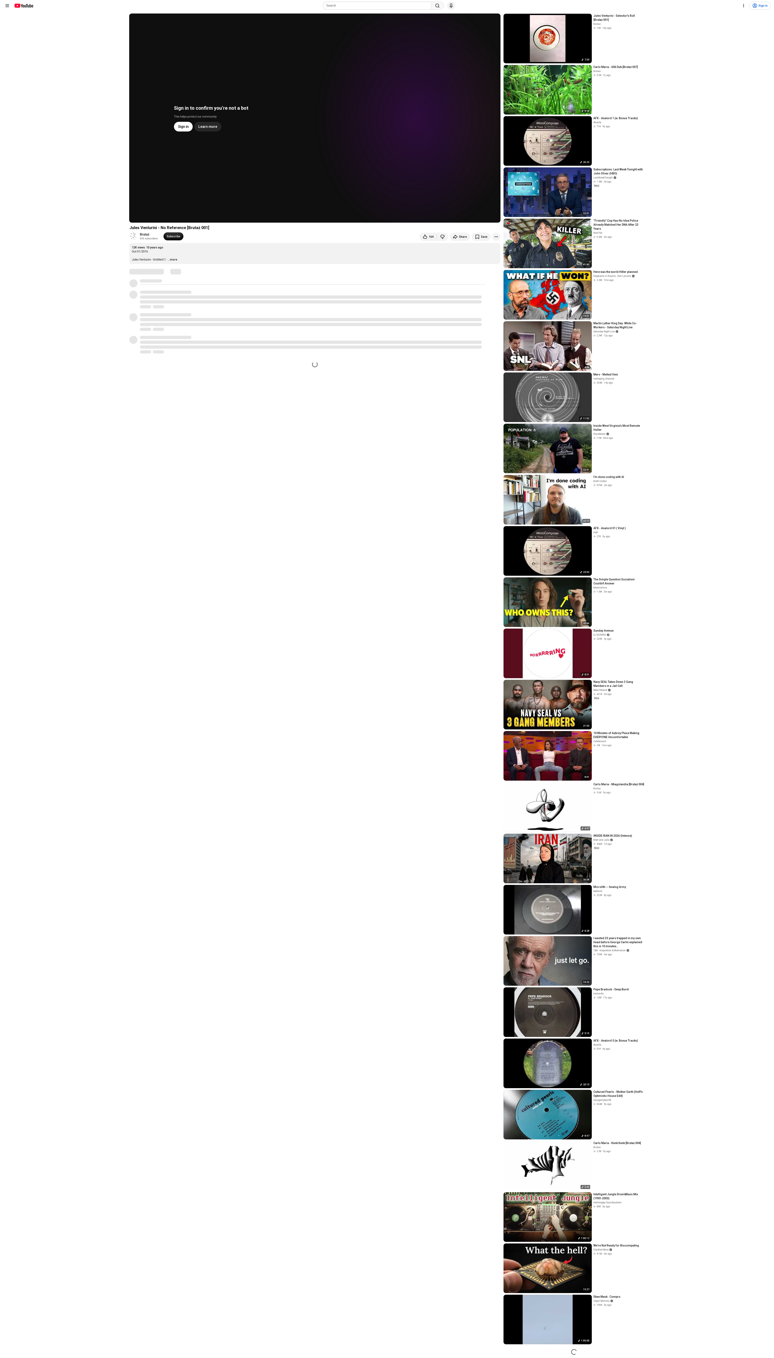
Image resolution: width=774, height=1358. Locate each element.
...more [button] (172, 259)
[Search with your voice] (451, 6)
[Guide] (7, 5)
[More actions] (496, 237)
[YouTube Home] (23, 5)
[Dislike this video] (442, 237)
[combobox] (378, 5)
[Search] (437, 6)
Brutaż (144, 234)
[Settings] (743, 5)
